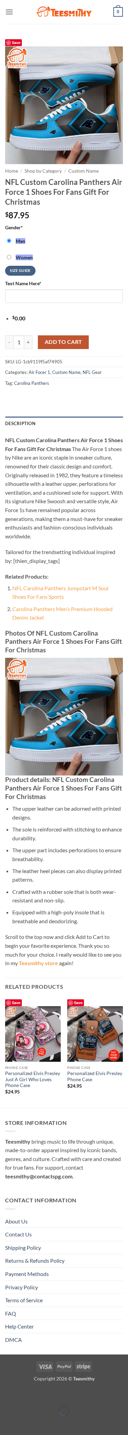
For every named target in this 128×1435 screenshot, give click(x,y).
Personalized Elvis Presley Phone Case (94, 1076)
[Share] (46, 1394)
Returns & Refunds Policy (35, 1260)
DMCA (13, 1339)
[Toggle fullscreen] (26, 1394)
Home (11, 171)
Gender (14, 227)
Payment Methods (27, 1274)
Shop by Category (43, 171)
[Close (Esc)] (65, 1394)
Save (16, 42)
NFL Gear (92, 372)
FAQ (10, 1313)
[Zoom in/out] (6, 1394)
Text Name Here (23, 283)
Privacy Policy (21, 1287)
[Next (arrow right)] (26, 1423)
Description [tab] (20, 423)
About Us (16, 1221)
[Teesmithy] (64, 12)
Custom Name (83, 171)
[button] (9, 11)
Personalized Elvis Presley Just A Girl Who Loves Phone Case (32, 1079)
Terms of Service (24, 1300)
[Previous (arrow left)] (6, 1423)
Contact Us (18, 1234)
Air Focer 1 (39, 372)
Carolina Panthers (31, 383)
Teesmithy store (38, 963)
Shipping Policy (23, 1247)
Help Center (19, 1326)
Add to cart (63, 342)
